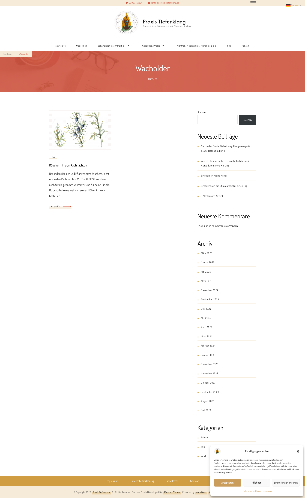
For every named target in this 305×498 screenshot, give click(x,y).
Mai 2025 (206, 271)
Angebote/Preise (151, 45)
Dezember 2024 (209, 290)
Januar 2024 (207, 354)
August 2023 (207, 401)
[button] (298, 451)
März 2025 (206, 280)
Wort (203, 455)
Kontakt (246, 45)
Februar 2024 (208, 345)
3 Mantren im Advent (212, 195)
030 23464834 (135, 2)
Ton (203, 446)
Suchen (202, 112)
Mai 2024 (206, 317)
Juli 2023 (206, 410)
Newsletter (172, 481)
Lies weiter (55, 206)
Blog (228, 45)
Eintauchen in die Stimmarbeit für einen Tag (224, 185)
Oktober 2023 (208, 382)
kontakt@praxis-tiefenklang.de (165, 2)
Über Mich (81, 45)
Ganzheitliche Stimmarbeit (111, 45)
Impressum (267, 491)
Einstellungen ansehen (286, 482)
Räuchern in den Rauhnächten (68, 165)
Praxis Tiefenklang (164, 21)
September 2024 (210, 299)
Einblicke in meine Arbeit (214, 175)
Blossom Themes (171, 492)
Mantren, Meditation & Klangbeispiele (196, 45)
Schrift (53, 157)
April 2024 (206, 327)
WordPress (201, 492)
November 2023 (209, 373)
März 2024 (206, 336)
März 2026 (206, 253)
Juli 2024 (206, 308)
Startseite (60, 45)
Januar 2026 (207, 262)
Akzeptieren (227, 482)
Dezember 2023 (209, 364)
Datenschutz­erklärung (252, 491)
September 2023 (210, 391)
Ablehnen (257, 482)
